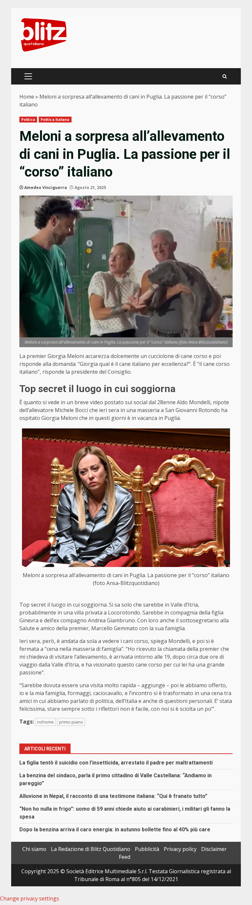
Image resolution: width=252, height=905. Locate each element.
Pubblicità (147, 849)
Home (26, 96)
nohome (45, 722)
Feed (124, 856)
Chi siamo (34, 849)
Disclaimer (214, 849)
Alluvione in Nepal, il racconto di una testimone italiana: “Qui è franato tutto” (113, 796)
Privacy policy (180, 849)
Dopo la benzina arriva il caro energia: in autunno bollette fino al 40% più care (114, 829)
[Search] (224, 76)
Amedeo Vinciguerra (45, 187)
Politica (28, 119)
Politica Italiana (55, 119)
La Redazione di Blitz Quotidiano (90, 849)
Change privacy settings (29, 898)
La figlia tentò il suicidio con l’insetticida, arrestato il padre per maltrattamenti (116, 763)
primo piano (71, 722)
